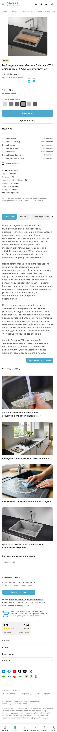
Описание (9, 217)
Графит (11, 104)
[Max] (30, 671)
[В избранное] (33, 78)
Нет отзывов (14, 74)
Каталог (6, 640)
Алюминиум (23, 104)
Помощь (6, 660)
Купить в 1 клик (27, 120)
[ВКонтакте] (3, 671)
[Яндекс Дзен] (19, 671)
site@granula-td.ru (17, 599)
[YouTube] (14, 671)
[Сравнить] (28, 78)
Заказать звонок (18, 592)
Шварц (17, 104)
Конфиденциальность (30, 694)
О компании (8, 654)
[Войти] (46, 4)
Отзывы (23, 217)
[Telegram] (9, 671)
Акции (5, 647)
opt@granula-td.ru (35, 599)
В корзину (27, 113)
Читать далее (45, 718)
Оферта (46, 694)
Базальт (29, 104)
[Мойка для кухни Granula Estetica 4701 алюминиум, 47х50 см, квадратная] (27, 36)
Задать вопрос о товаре (40, 360)
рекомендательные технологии (15, 704)
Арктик (4, 104)
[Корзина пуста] (51, 4)
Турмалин (35, 104)
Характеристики (41, 217)
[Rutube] (25, 671)
